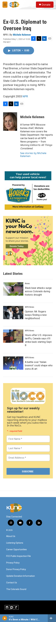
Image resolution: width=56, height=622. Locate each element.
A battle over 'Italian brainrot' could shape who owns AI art (39, 365)
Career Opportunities (16, 549)
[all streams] (52, 618)
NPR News (29, 307)
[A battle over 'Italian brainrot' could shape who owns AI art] (13, 363)
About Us (10, 536)
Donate (46, 4)
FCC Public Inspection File (18, 556)
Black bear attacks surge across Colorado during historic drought (38, 291)
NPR (25, 96)
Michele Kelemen (22, 34)
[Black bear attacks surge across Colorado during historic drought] (13, 289)
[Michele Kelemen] (10, 121)
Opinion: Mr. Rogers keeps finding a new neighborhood (36, 315)
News (27, 283)
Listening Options (14, 543)
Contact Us (11, 582)
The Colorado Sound (16, 589)
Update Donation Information (20, 576)
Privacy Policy (13, 563)
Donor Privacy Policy (16, 569)
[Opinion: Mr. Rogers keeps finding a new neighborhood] (13, 312)
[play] (5, 618)
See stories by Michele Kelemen (33, 154)
